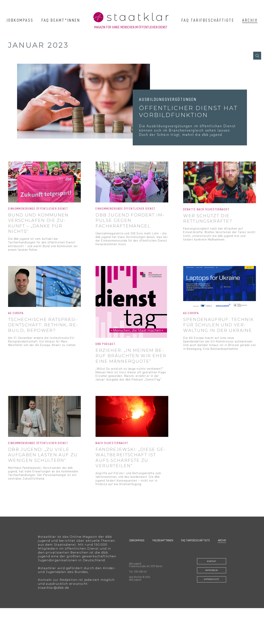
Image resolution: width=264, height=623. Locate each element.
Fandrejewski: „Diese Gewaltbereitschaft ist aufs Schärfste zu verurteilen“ (130, 457)
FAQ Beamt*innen (60, 20)
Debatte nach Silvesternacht (206, 209)
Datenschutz (211, 579)
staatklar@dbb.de (53, 587)
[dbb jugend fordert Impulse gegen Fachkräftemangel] (132, 182)
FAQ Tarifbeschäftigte (207, 20)
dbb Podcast (105, 344)
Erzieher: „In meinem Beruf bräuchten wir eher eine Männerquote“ (131, 356)
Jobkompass (19, 20)
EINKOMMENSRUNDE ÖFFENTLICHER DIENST (126, 208)
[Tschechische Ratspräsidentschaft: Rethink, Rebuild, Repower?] (44, 287)
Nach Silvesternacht (112, 443)
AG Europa (16, 313)
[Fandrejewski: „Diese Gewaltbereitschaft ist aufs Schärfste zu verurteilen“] (132, 417)
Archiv (250, 20)
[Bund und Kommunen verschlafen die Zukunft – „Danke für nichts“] (44, 182)
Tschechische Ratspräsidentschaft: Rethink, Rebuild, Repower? (43, 325)
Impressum (211, 570)
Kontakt (211, 561)
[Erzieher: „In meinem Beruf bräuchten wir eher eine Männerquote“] (132, 302)
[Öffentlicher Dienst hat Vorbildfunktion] (83, 101)
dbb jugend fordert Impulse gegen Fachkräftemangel (130, 220)
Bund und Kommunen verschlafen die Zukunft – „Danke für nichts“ (38, 223)
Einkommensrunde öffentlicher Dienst (38, 208)
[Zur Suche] (257, 56)
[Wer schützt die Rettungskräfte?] (219, 183)
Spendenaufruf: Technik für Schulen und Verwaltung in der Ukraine (218, 325)
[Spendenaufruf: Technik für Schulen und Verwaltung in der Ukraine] (219, 287)
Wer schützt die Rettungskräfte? (207, 218)
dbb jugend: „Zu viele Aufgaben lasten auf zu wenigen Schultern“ (43, 455)
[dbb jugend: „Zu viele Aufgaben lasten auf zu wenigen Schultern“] (44, 417)
